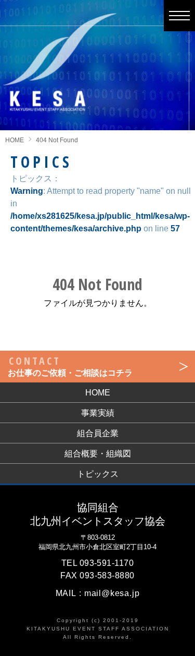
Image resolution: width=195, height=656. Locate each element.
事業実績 (97, 413)
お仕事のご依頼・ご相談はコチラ (70, 365)
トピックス (98, 473)
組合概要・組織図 (97, 453)
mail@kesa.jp (112, 593)
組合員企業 (98, 433)
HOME (14, 140)
